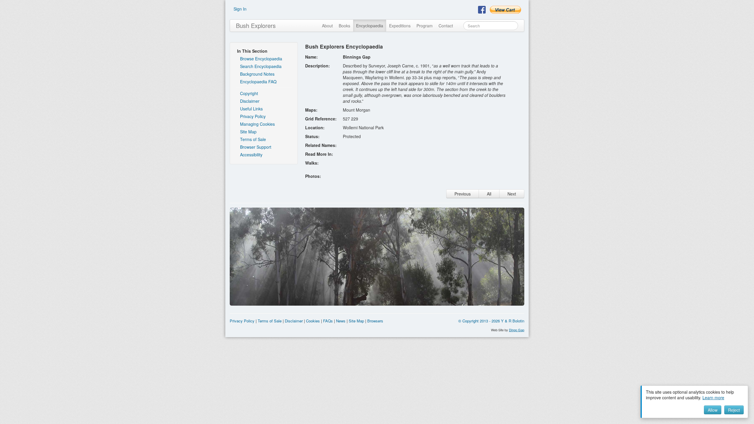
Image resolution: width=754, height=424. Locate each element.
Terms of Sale (253, 139)
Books (344, 26)
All (489, 194)
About (327, 26)
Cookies (313, 321)
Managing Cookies (257, 124)
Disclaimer (249, 101)
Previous (462, 194)
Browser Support (255, 147)
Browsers (375, 321)
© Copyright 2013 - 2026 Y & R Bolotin (491, 321)
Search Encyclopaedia (261, 66)
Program (424, 26)
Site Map (248, 132)
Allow (712, 410)
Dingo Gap (516, 329)
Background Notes (257, 74)
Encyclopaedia (369, 26)
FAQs (328, 321)
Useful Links (251, 109)
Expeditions (400, 26)
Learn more (713, 397)
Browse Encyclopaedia (261, 59)
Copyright (249, 93)
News (340, 321)
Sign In (240, 9)
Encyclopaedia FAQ (258, 82)
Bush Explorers (256, 25)
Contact (446, 26)
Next (511, 194)
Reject (734, 410)
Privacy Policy (253, 116)
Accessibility (251, 155)
